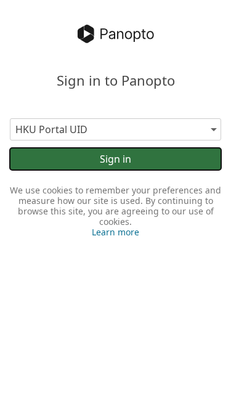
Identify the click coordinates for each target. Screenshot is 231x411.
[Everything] (116, 34)
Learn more (115, 232)
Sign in (115, 159)
